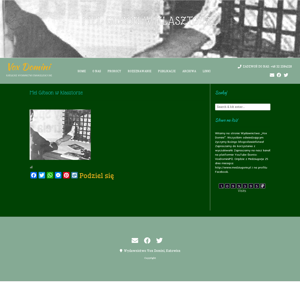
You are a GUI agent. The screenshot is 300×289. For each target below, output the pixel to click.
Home (82, 71)
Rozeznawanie (139, 71)
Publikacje (167, 71)
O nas (96, 71)
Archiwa (189, 71)
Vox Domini (28, 66)
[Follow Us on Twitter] (286, 75)
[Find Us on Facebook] (279, 75)
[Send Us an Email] (272, 75)
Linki (207, 71)
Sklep (200, 285)
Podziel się (96, 175)
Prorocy (114, 71)
